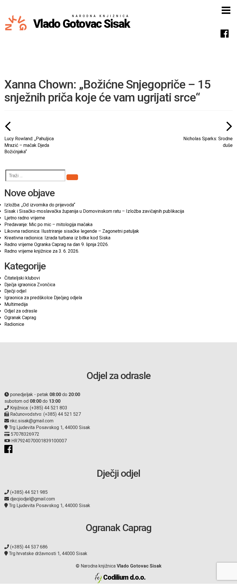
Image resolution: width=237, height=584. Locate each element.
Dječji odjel (15, 291)
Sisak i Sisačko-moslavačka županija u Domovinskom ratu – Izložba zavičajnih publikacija (94, 211)
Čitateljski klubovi (22, 278)
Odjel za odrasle (20, 311)
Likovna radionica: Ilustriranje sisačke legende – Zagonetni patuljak (71, 231)
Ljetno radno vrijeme (24, 218)
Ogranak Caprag (20, 317)
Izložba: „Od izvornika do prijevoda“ (39, 205)
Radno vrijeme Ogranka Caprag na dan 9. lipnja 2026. (56, 244)
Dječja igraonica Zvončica (29, 284)
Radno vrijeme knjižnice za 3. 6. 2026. (41, 251)
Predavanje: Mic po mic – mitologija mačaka (48, 224)
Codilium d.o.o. (124, 577)
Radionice (14, 324)
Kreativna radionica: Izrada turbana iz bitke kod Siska (57, 238)
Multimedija (16, 304)
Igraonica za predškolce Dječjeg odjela (43, 297)
